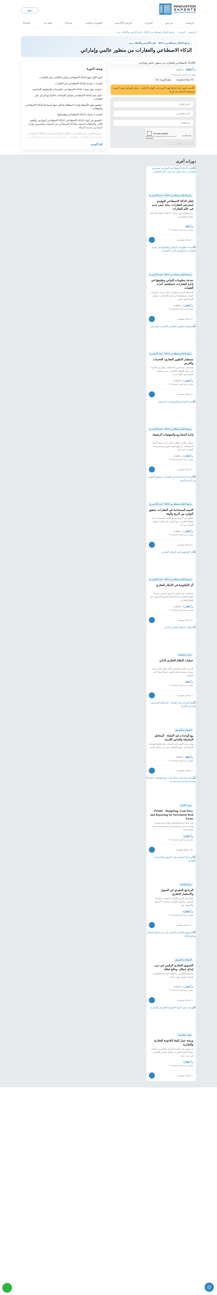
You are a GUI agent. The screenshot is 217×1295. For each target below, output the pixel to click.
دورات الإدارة (186, 805)
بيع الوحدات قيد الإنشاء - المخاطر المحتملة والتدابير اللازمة (173, 737)
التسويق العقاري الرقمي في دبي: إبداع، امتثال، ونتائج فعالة (173, 967)
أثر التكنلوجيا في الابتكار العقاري (174, 585)
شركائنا (68, 23)
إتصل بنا (48, 23)
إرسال (179, 143)
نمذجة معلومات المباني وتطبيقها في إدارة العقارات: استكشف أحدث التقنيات (172, 284)
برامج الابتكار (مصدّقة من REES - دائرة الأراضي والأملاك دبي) (146, 32)
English (27, 23)
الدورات (149, 23)
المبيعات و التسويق (183, 730)
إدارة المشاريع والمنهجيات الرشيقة (173, 434)
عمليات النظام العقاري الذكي (176, 660)
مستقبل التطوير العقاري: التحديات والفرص (173, 361)
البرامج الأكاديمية (123, 23)
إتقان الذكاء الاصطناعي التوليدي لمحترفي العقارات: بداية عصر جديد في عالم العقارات (172, 204)
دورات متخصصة (185, 655)
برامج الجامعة (186, 884)
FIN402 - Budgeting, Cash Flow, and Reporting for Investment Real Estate (171, 814)
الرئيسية (190, 23)
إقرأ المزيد (96, 144)
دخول (30, 10)
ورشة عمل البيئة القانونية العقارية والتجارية (173, 1042)
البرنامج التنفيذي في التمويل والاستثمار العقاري (177, 891)
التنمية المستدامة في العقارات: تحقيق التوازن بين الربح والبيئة (171, 511)
